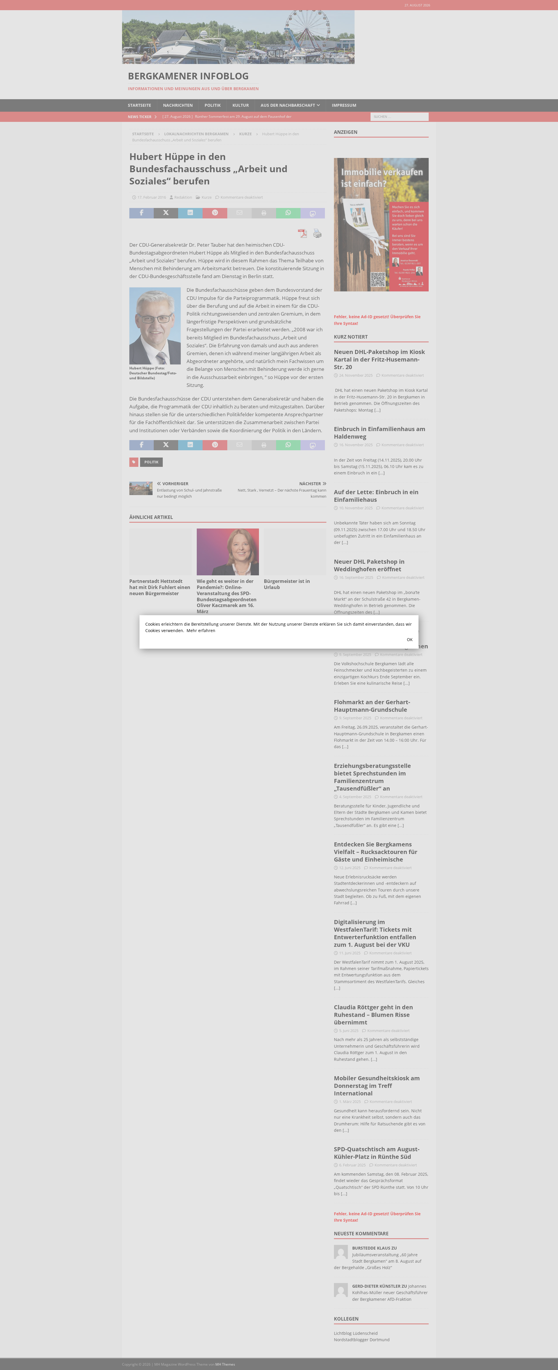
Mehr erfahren (201, 630)
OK (410, 639)
